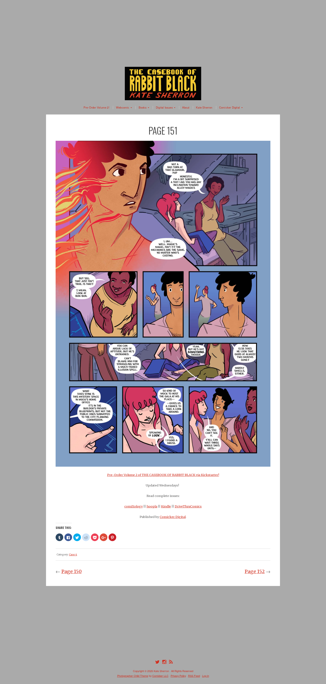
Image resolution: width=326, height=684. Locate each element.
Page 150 (71, 571)
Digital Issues (164, 107)
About (185, 107)
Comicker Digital (229, 107)
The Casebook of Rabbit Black (163, 83)
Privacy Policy (178, 676)
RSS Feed (194, 676)
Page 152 (255, 571)
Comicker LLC (160, 676)
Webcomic (122, 107)
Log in (205, 676)
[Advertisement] (163, 33)
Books (143, 107)
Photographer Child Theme (132, 676)
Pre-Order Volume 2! (96, 107)
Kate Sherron (204, 107)
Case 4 (73, 554)
